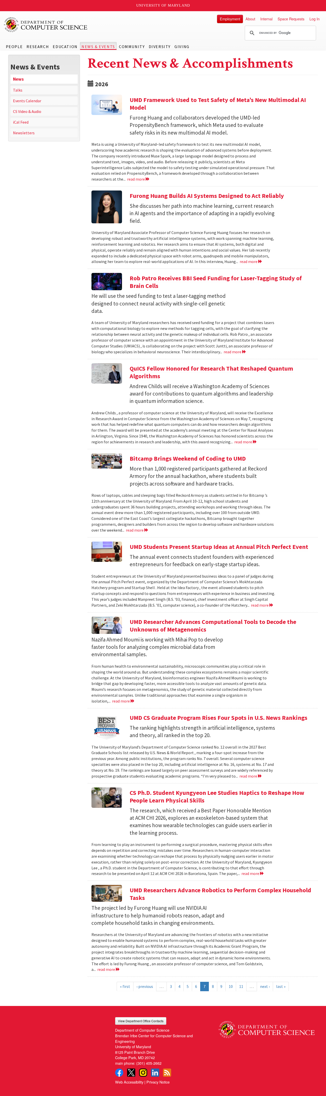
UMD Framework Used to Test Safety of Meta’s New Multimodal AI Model (218, 103)
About (250, 18)
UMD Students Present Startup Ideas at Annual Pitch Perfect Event (219, 547)
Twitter (131, 1073)
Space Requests (291, 18)
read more (136, 179)
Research (37, 46)
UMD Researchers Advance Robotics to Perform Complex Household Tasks (220, 894)
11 (241, 986)
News (18, 79)
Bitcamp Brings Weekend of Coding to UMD (188, 458)
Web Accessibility (129, 1082)
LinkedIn (155, 1073)
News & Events (98, 46)
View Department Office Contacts (141, 1021)
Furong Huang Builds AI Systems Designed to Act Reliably (207, 196)
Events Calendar (27, 100)
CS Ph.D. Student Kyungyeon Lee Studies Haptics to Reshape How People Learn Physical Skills (217, 796)
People (14, 46)
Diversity (160, 46)
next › (265, 986)
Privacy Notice (158, 1082)
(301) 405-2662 (148, 1063)
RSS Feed (167, 1073)
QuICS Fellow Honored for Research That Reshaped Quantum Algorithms (211, 372)
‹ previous (145, 986)
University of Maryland (163, 5)
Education (65, 46)
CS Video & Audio (27, 111)
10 (231, 986)
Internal (266, 18)
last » (281, 986)
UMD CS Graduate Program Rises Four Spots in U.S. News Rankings (218, 718)
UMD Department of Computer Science (46, 24)
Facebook (119, 1073)
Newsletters (24, 132)
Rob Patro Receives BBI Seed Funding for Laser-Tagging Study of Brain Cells (216, 282)
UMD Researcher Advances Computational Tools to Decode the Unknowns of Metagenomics (213, 625)
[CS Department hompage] (267, 1027)
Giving (181, 46)
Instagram (143, 1073)
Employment (230, 18)
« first (125, 986)
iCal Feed (21, 122)
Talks (17, 90)
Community (132, 46)
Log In (314, 18)
